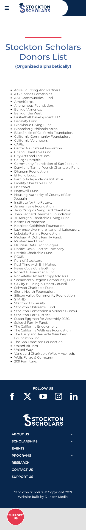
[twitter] (27, 396)
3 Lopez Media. (56, 497)
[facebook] (12, 396)
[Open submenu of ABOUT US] (71, 434)
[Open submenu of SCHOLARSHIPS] (71, 441)
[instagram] (58, 396)
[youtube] (43, 396)
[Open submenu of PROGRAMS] (71, 455)
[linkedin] (74, 396)
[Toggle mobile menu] (7, 8)
